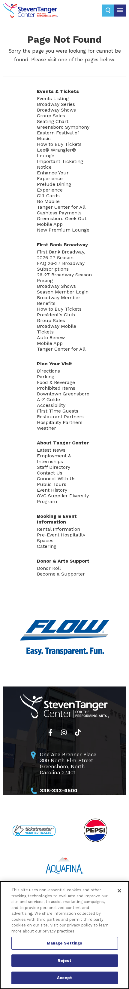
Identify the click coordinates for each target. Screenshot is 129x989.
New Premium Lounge (63, 230)
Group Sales (51, 115)
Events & (58, 91)
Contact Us (49, 473)
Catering (46, 546)
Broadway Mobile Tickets (56, 329)
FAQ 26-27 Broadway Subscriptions (61, 266)
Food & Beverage (56, 382)
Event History (52, 490)
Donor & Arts (63, 561)
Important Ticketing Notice (60, 164)
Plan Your (54, 364)
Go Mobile (48, 201)
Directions (48, 371)
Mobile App (50, 224)
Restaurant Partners (60, 416)
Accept (64, 977)
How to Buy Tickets (59, 144)
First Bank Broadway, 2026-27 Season (61, 254)
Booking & (57, 519)
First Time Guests (57, 411)
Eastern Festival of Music (58, 135)
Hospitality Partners (59, 422)
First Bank (62, 244)
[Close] (119, 890)
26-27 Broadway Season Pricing (64, 277)
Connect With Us (56, 478)
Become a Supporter (61, 574)
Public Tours (51, 484)
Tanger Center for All (61, 207)
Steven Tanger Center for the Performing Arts (33, 10)
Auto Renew (51, 337)
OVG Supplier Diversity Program (63, 498)
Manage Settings (64, 943)
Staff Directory (53, 467)
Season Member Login (62, 292)
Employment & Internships (54, 458)
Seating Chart (52, 121)
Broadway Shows (56, 110)
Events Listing (53, 98)
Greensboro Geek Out (61, 218)
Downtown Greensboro (63, 394)
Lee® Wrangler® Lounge (56, 152)
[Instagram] (64, 732)
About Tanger (63, 443)
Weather (46, 428)
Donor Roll (49, 568)
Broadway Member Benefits (58, 300)
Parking (45, 376)
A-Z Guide (48, 399)
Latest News (51, 450)
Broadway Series (56, 104)
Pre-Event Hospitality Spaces (61, 537)
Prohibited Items (56, 388)
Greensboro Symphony (63, 127)
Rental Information (58, 529)
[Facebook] (50, 732)
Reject (65, 960)
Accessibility (51, 405)
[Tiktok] (78, 732)
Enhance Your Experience (53, 175)
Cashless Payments (59, 213)
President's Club (56, 315)
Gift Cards (48, 195)
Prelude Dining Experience (54, 187)
